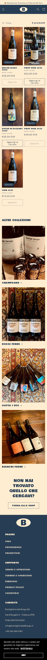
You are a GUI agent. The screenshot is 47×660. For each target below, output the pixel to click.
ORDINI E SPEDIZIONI (17, 569)
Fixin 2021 (7, 190)
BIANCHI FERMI (12, 466)
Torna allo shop (23, 505)
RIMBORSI (11, 581)
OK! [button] (23, 655)
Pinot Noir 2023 (33, 68)
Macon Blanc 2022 (9, 69)
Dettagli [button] (26, 648)
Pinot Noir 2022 (33, 129)
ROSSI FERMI (11, 344)
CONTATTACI (12, 593)
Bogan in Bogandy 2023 (12, 130)
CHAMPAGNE (10, 282)
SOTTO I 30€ (10, 405)
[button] (3, 9)
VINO (8, 541)
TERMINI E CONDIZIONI (18, 575)
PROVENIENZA (13, 547)
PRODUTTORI (12, 553)
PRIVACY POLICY (14, 587)
